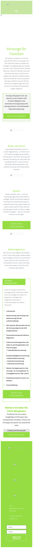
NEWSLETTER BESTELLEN (16, 538)
